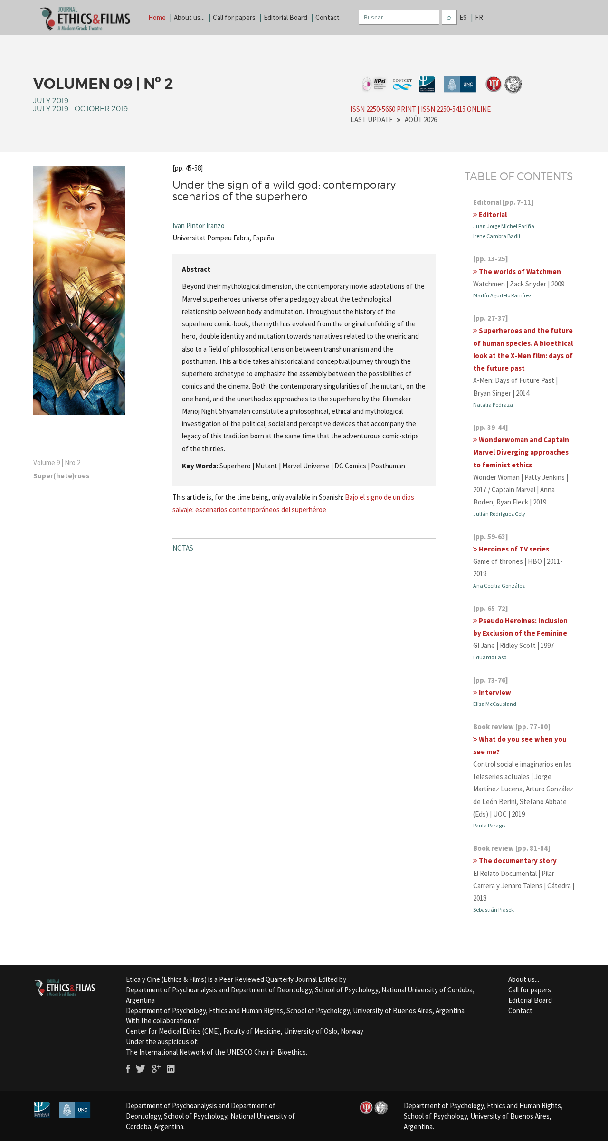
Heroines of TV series (513, 548)
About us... (189, 17)
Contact (327, 17)
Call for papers (234, 17)
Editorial (492, 214)
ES (463, 17)
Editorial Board (285, 17)
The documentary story (517, 860)
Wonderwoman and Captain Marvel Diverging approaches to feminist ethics (521, 452)
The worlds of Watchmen (519, 271)
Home (157, 17)
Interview (494, 692)
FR (479, 17)
